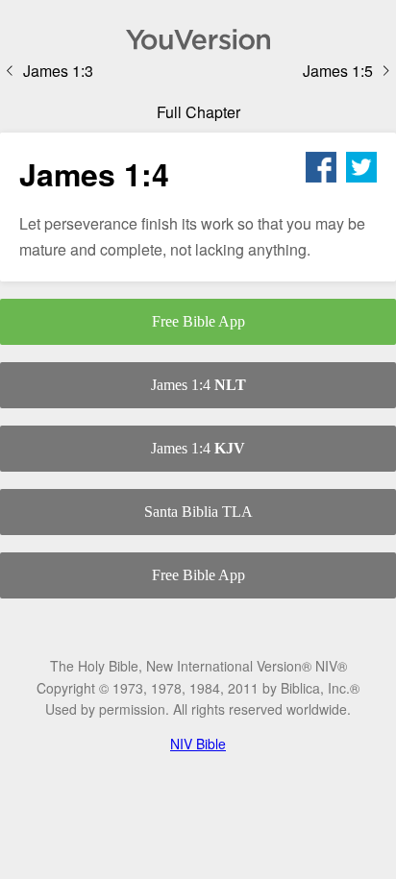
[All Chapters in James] (198, 39)
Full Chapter (198, 112)
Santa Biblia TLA (198, 511)
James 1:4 (198, 385)
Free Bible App (198, 321)
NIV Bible (198, 743)
